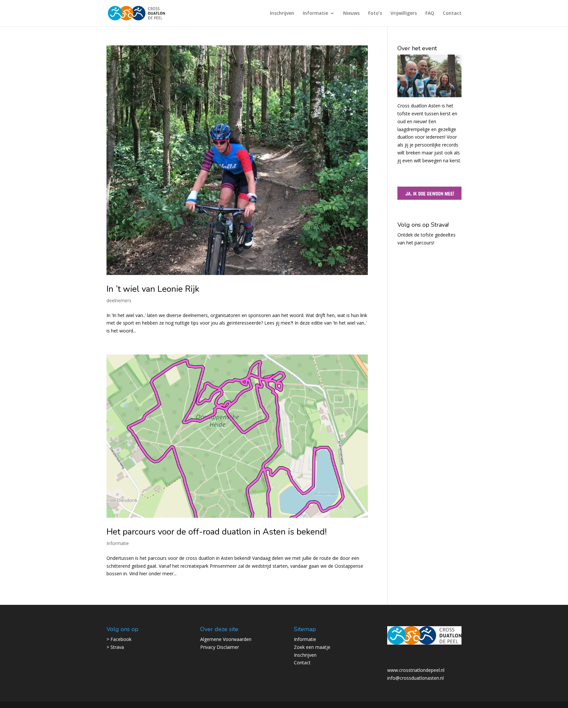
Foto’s (375, 13)
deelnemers (118, 300)
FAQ (429, 13)
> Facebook (118, 639)
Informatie (315, 13)
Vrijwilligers (403, 13)
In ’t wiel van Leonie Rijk (152, 289)
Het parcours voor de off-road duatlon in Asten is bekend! (216, 531)
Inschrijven (282, 13)
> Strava (115, 647)
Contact (452, 13)
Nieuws (351, 13)
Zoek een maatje (312, 647)
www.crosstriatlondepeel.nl (415, 670)
